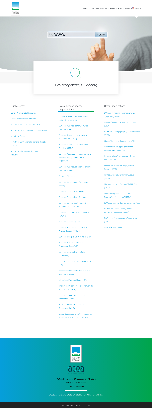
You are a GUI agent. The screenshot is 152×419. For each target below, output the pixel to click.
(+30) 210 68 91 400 (78, 383)
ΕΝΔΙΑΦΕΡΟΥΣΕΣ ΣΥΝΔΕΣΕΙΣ (70, 395)
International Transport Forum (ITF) (73, 280)
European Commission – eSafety (72, 191)
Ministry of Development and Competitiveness (29, 130)
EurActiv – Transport (67, 176)
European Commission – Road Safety (73, 197)
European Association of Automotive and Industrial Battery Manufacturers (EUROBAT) (75, 157)
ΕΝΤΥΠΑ (87, 395)
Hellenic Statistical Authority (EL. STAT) (26, 124)
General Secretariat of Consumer (23, 113)
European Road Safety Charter (70, 222)
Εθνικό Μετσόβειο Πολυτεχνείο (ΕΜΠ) (119, 141)
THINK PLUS (86, 405)
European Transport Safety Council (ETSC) (75, 237)
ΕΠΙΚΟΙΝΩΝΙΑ (98, 395)
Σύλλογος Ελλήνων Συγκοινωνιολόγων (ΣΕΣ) (122, 203)
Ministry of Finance (18, 136)
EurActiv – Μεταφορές (113, 227)
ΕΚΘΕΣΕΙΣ (53, 395)
